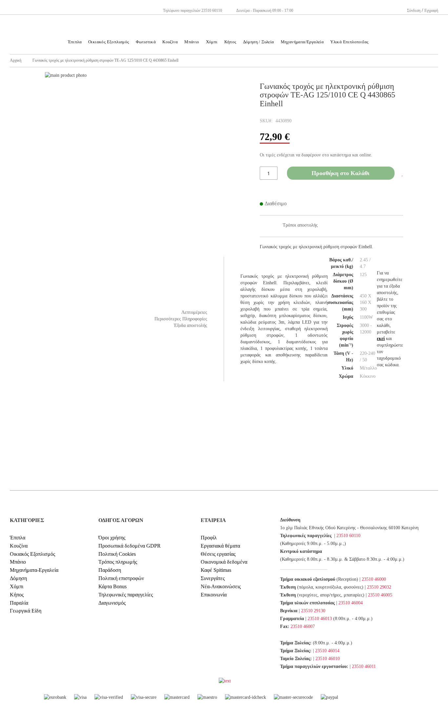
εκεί (381, 338)
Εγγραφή (431, 10)
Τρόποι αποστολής (300, 225)
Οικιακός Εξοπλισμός (32, 554)
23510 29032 (379, 587)
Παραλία (19, 603)
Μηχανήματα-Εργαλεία (34, 570)
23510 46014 (327, 650)
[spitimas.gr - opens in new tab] (218, 680)
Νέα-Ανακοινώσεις (221, 586)
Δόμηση (18, 578)
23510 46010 (328, 658)
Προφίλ (209, 537)
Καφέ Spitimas (216, 570)
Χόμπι (16, 586)
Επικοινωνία (214, 594)
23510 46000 (374, 579)
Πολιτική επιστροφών (121, 578)
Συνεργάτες (213, 578)
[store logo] (224, 13)
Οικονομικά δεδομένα (224, 562)
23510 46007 (303, 626)
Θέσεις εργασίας (218, 554)
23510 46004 (350, 602)
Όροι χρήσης (111, 537)
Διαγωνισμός (112, 603)
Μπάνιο (18, 562)
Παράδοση (109, 570)
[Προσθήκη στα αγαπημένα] (402, 173)
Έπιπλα (17, 537)
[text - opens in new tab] (225, 680)
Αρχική (15, 60)
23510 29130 (313, 610)
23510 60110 (348, 535)
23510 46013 (320, 618)
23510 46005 (380, 595)
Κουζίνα (19, 546)
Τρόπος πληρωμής (117, 562)
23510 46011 (364, 666)
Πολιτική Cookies (117, 554)
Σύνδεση (413, 10)
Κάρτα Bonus (112, 586)
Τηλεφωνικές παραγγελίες (125, 594)
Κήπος (17, 594)
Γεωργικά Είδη (25, 610)
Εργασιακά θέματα (220, 546)
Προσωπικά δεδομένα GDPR (129, 546)
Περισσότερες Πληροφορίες (180, 318)
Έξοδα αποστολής (190, 325)
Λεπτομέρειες (194, 312)
